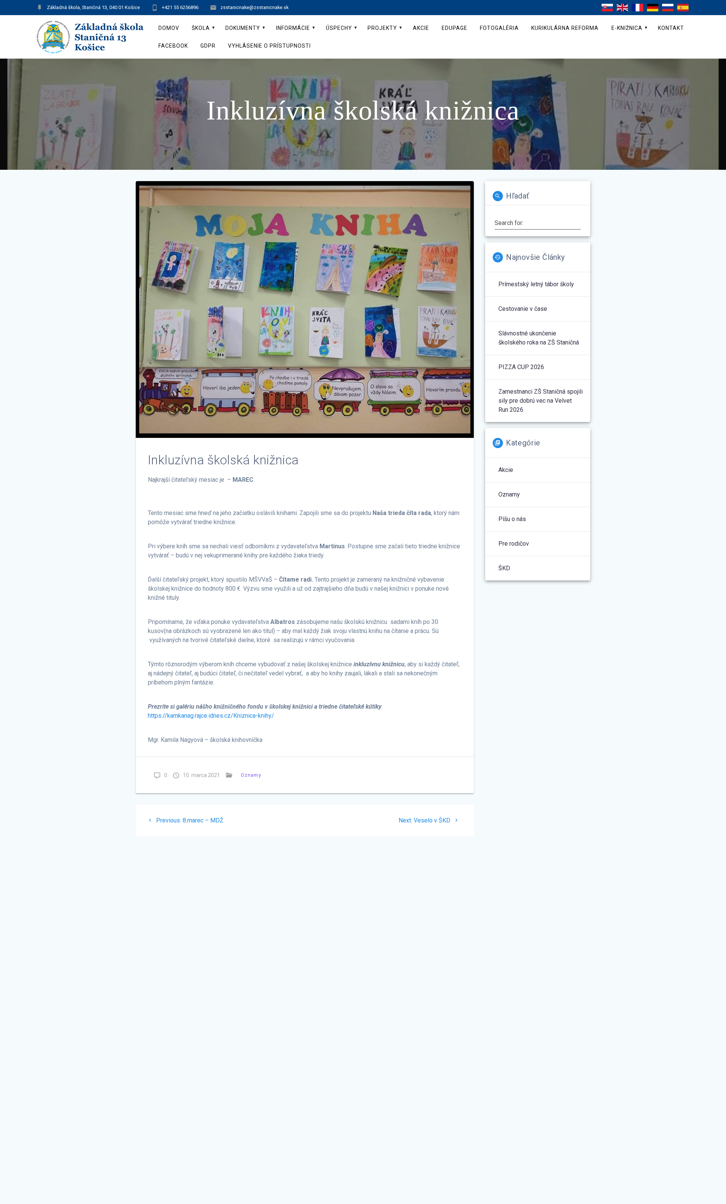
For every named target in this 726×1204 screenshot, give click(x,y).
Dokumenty (242, 28)
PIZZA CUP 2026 (521, 367)
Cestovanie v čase (522, 308)
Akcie (421, 28)
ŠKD (504, 568)
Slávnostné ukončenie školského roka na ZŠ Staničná (538, 338)
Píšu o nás (512, 519)
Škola (201, 28)
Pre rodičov (513, 543)
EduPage (454, 28)
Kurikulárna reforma (565, 28)
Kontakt (671, 28)
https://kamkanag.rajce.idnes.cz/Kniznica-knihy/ (211, 715)
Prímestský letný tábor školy (536, 284)
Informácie (293, 28)
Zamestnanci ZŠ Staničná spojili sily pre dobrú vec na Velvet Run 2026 (540, 400)
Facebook (173, 46)
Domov (168, 28)
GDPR (208, 46)
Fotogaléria (499, 28)
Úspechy (339, 28)
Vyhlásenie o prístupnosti (269, 46)
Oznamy (251, 775)
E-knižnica (626, 28)
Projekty (382, 28)
